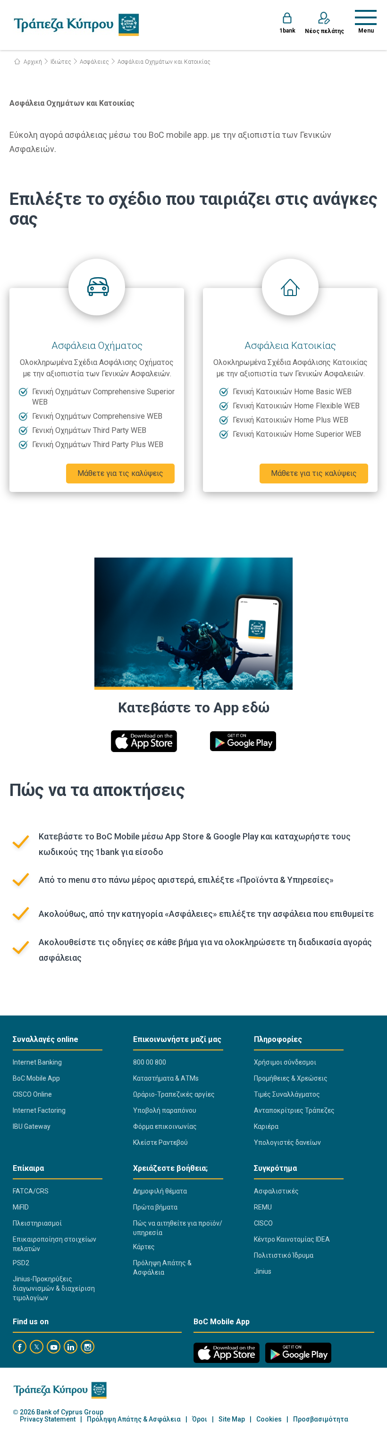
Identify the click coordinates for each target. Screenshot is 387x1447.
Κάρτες (144, 1247)
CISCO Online (32, 1094)
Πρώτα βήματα (155, 1207)
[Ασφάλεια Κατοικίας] (290, 287)
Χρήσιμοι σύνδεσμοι (285, 1062)
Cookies (269, 1419)
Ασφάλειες (94, 62)
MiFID (21, 1207)
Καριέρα (266, 1126)
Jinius (262, 1271)
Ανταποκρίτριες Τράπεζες (294, 1110)
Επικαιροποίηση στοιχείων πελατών (54, 1243)
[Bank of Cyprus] (76, 24)
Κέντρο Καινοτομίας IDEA (292, 1239)
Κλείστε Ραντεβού (160, 1142)
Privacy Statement (48, 1419)
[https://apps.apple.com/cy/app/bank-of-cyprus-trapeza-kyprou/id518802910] (144, 741)
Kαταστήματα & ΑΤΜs (166, 1078)
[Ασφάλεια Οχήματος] (96, 287)
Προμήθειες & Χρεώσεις (291, 1078)
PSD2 (21, 1263)
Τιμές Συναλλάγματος (287, 1094)
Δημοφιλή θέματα (160, 1191)
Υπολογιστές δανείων (287, 1142)
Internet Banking (37, 1062)
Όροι (199, 1419)
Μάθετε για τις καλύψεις (120, 473)
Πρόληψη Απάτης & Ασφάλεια (162, 1267)
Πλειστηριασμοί (37, 1223)
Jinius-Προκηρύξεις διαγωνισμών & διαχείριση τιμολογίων (54, 1288)
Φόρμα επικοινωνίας (165, 1126)
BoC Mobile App (36, 1078)
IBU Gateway (31, 1126)
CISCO (263, 1223)
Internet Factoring (39, 1110)
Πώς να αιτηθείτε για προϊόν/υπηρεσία (177, 1227)
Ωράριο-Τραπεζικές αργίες (174, 1094)
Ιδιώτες (60, 62)
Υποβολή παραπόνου (164, 1110)
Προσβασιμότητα (320, 1419)
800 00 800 (149, 1062)
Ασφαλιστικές (276, 1191)
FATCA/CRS (31, 1191)
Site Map (232, 1419)
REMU (263, 1207)
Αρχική (32, 62)
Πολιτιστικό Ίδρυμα (283, 1255)
